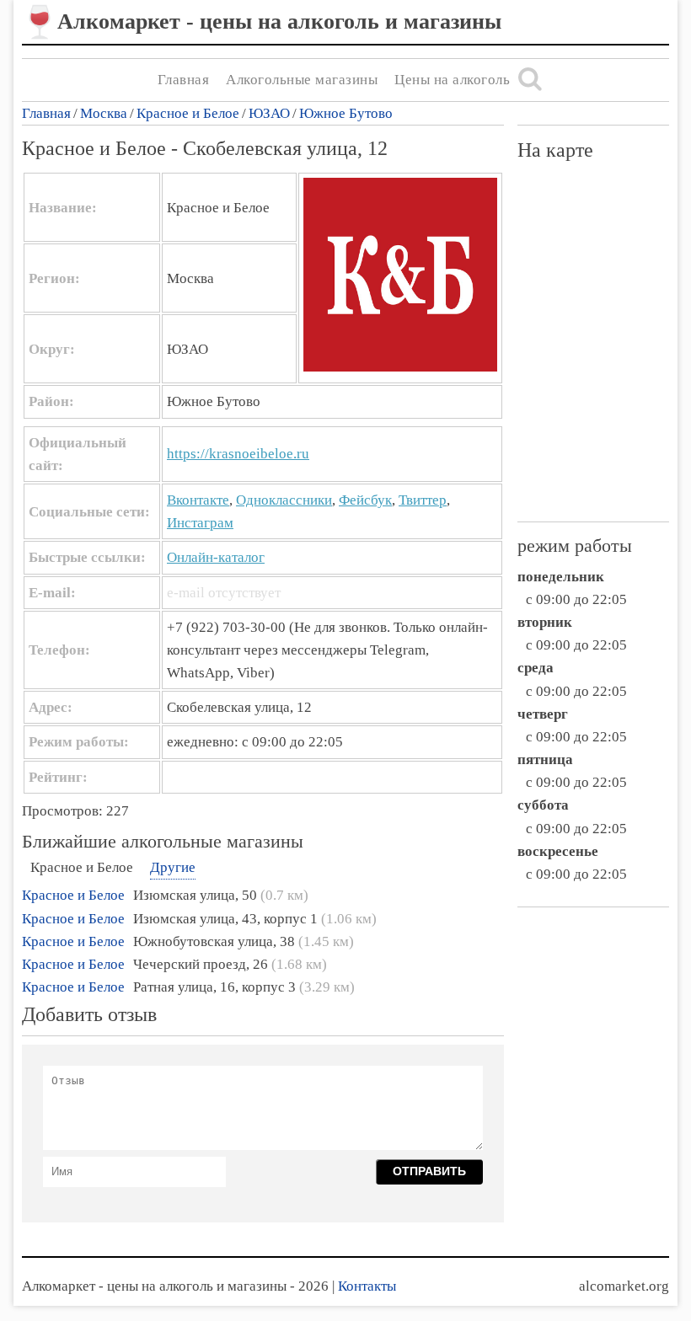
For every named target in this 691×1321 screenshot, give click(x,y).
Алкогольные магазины (302, 80)
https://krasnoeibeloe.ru (238, 454)
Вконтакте (198, 500)
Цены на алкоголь (452, 80)
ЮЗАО (269, 113)
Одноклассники (284, 500)
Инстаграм (200, 523)
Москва (103, 113)
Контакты (367, 1286)
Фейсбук (365, 500)
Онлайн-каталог (216, 557)
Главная (184, 80)
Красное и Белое (188, 113)
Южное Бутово (346, 113)
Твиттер (423, 500)
